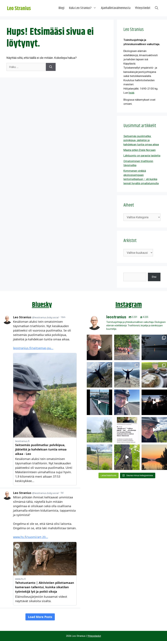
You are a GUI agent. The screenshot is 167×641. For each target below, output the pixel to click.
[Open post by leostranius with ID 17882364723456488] (99, 429)
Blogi (61, 8)
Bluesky (42, 305)
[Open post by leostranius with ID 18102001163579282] (127, 347)
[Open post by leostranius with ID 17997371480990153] (99, 347)
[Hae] (51, 67)
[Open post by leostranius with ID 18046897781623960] (154, 429)
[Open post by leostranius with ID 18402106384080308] (127, 402)
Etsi (154, 276)
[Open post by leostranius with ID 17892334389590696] (99, 402)
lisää (131, 92)
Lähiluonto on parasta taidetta (141, 155)
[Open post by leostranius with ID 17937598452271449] (127, 429)
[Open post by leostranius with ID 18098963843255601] (154, 375)
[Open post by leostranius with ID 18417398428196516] (127, 375)
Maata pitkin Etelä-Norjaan (139, 150)
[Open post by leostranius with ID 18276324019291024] (154, 347)
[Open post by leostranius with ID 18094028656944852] (154, 457)
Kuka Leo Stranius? (80, 8)
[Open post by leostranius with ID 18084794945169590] (154, 402)
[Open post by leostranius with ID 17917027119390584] (99, 457)
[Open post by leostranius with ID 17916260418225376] (99, 375)
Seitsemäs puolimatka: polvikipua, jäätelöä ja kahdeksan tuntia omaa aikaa (141, 140)
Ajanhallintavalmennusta (115, 8)
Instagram (128, 305)
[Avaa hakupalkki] (156, 8)
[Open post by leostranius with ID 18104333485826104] (127, 457)
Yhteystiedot (142, 8)
